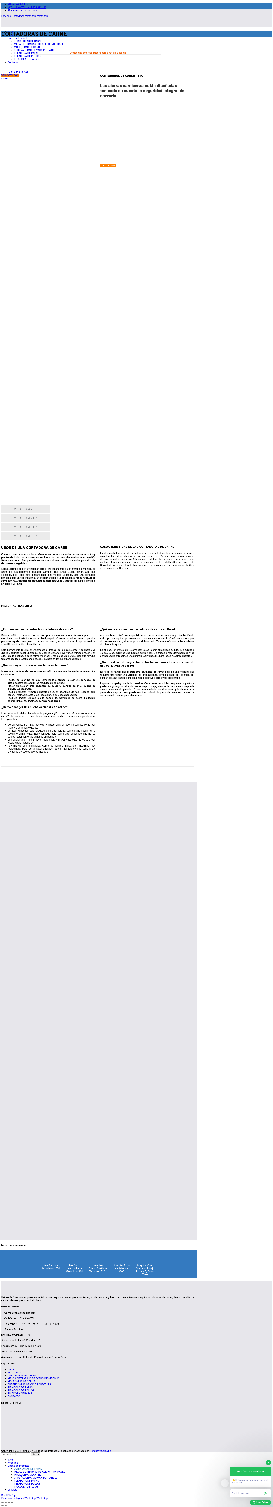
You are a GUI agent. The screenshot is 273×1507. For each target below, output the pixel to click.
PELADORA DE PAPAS (20, 1387)
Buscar (35, 1454)
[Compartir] (5, 1502)
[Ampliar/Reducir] (12, 1502)
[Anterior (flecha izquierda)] (2, 1505)
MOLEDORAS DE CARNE (21, 1381)
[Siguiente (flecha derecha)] (5, 1505)
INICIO (11, 1369)
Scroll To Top (8, 1495)
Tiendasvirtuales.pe (100, 1450)
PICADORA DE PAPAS (20, 1393)
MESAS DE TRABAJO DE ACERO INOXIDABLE (33, 1378)
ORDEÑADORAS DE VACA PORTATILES (29, 1384)
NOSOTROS (14, 1372)
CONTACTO (14, 1396)
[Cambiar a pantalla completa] (9, 1502)
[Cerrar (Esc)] (2, 1502)
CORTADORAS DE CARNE (22, 1375)
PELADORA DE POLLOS (21, 1390)
